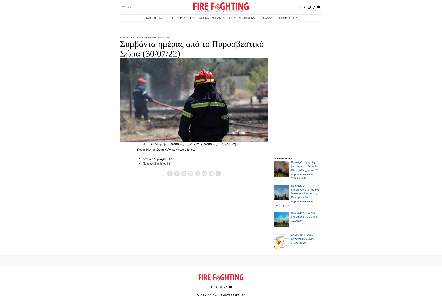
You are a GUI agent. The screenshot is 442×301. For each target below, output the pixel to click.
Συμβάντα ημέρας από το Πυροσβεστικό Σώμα (145, 38)
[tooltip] (300, 7)
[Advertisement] (298, 98)
